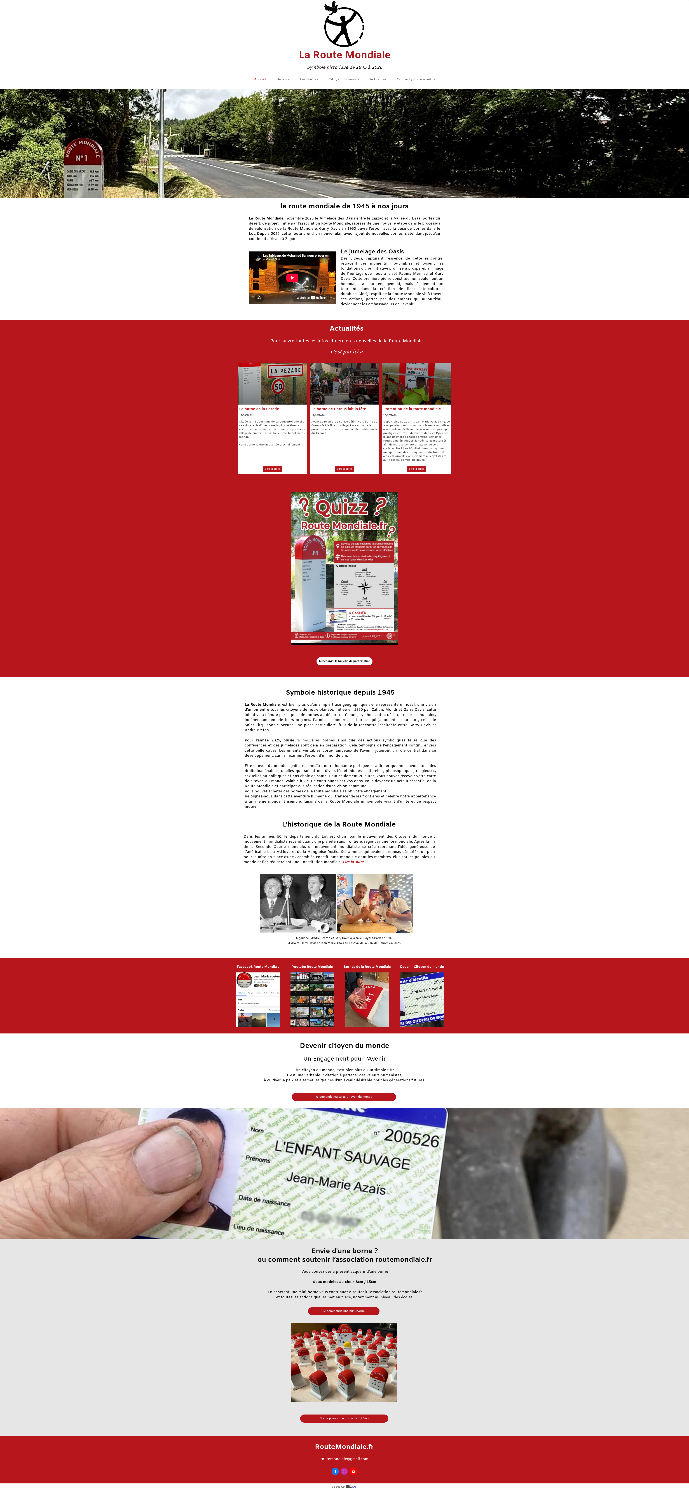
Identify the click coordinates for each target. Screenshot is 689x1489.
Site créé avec (339, 1487)
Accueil (260, 79)
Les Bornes (309, 79)
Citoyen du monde (344, 79)
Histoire (283, 79)
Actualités (378, 79)
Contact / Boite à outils (416, 79)
